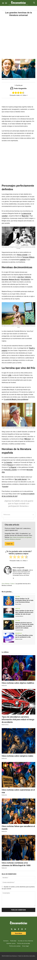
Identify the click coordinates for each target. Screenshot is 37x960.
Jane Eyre (20, 277)
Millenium (27, 439)
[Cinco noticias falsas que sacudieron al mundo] (18, 811)
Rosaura (10, 465)
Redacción (4, 685)
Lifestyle (17, 608)
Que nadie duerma (21, 479)
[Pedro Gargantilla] (12, 88)
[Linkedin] (15, 929)
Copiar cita (9, 544)
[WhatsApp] (21, 101)
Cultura (12, 583)
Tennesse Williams (28, 257)
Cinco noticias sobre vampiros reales (17, 756)
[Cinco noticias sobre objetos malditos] (18, 668)
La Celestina (8, 462)
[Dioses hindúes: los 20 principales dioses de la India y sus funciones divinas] (8, 601)
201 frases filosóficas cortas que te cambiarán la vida (24, 636)
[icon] (6, 3)
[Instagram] (22, 929)
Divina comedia (22, 255)
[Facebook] (17, 101)
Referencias (7, 514)
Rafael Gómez (5, 724)
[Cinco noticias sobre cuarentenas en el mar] (18, 774)
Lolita (9, 375)
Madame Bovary (14, 279)
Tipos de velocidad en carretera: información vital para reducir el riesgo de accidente (18, 719)
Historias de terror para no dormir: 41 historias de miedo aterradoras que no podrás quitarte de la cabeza (24, 625)
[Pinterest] (25, 929)
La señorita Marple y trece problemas (16, 399)
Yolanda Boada (19, 630)
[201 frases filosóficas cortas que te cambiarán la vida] (8, 637)
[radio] (11, 557)
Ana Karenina (25, 279)
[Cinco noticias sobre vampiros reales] (18, 741)
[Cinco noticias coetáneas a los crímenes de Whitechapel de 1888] (18, 847)
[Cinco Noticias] (18, 923)
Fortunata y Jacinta (10, 470)
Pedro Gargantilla (20, 88)
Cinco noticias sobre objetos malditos (18, 683)
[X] (13, 101)
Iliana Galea (18, 604)
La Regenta (12, 467)
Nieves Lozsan (18, 639)
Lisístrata (23, 260)
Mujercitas (25, 216)
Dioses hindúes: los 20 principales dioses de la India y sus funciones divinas (24, 600)
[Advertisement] (18, 37)
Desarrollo (18, 633)
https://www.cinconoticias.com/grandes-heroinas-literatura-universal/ (18, 538)
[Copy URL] (25, 101)
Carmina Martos (19, 616)
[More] (29, 101)
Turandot (5, 487)
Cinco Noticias (5, 583)
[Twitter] (11, 929)
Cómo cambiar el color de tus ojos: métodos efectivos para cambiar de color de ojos (24, 612)
